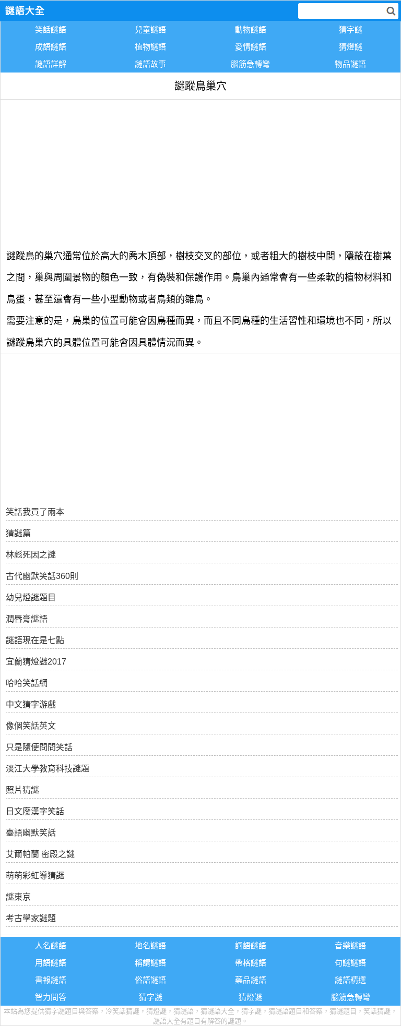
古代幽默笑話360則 (42, 576)
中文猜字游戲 (31, 704)
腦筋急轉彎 (250, 63)
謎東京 (18, 896)
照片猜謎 (22, 790)
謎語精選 (350, 979)
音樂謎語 (350, 945)
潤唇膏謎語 (27, 618)
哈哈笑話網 (27, 683)
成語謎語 (50, 46)
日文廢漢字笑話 (35, 811)
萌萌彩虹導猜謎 (35, 875)
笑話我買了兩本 (35, 512)
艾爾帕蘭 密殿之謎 (40, 854)
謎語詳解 (50, 63)
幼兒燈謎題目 (31, 597)
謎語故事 (150, 63)
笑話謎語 (50, 29)
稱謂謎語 (150, 962)
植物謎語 (150, 46)
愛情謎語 (250, 46)
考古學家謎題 (31, 918)
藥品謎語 (250, 979)
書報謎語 (50, 979)
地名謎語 (150, 945)
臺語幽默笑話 (31, 832)
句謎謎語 (350, 962)
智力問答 (50, 997)
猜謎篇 (18, 533)
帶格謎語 (250, 962)
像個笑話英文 (31, 725)
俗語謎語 (150, 979)
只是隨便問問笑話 (39, 747)
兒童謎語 (150, 29)
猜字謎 (350, 29)
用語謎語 (50, 962)
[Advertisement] (200, 173)
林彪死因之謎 (31, 554)
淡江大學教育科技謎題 (47, 768)
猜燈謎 (350, 46)
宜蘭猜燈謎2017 (36, 661)
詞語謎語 (250, 945)
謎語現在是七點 (35, 640)
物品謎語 (350, 63)
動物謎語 (250, 29)
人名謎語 (50, 945)
